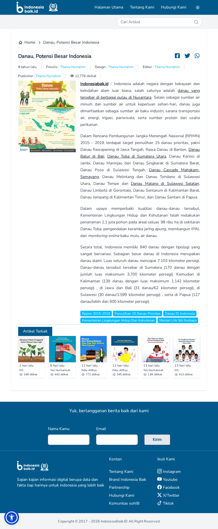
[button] (12, 517)
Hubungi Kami (173, 7)
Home (29, 42)
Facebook (171, 487)
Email (101, 428)
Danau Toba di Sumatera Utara (136, 156)
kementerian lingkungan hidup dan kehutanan (118, 320)
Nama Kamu (59, 428)
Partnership (119, 487)
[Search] (196, 22)
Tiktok (168, 503)
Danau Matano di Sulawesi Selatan (165, 183)
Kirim (157, 439)
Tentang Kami (142, 7)
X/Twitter (170, 495)
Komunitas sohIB (124, 503)
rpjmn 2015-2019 (96, 313)
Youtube (169, 479)
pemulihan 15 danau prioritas (137, 313)
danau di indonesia (180, 313)
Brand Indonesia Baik (127, 479)
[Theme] (197, 7)
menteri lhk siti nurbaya (177, 320)
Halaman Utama (109, 7)
